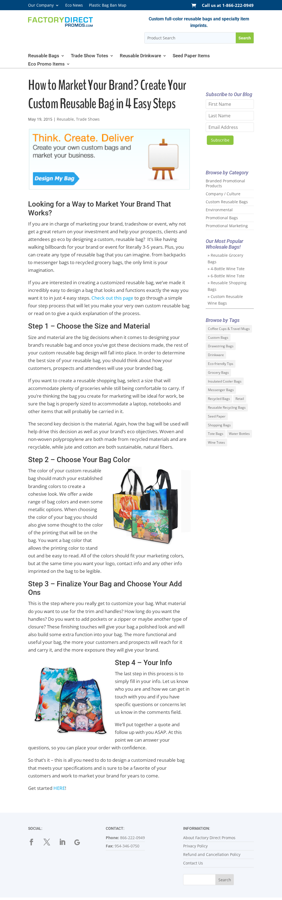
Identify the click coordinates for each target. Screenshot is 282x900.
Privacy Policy (195, 846)
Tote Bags (215, 433)
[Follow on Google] (81, 842)
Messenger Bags (221, 389)
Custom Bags (218, 337)
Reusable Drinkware (140, 56)
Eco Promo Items (46, 64)
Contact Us (193, 863)
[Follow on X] (50, 842)
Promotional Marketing (227, 225)
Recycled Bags (219, 398)
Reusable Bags (43, 56)
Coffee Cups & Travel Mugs (229, 328)
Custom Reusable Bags (227, 201)
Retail (239, 398)
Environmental (219, 209)
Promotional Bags (222, 217)
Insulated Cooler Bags (225, 381)
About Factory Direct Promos (209, 837)
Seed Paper (217, 416)
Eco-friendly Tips (220, 363)
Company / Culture (223, 193)
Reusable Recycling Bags (227, 407)
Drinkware (216, 355)
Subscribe (220, 140)
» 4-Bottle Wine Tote (226, 268)
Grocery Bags (218, 372)
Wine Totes (216, 442)
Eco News (74, 5)
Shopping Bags (219, 425)
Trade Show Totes (89, 56)
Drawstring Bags (221, 346)
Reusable (65, 119)
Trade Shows (88, 119)
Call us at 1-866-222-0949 (228, 5)
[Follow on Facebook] (34, 842)
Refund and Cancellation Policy (211, 854)
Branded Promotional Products (225, 183)
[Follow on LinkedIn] (65, 842)
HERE (59, 788)
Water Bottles (239, 433)
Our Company (41, 5)
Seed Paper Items (191, 56)
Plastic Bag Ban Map (107, 5)
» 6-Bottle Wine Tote (226, 275)
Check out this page (112, 298)
